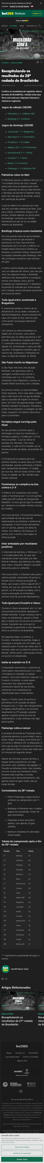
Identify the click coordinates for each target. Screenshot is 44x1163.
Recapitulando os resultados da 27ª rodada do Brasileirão (17, 1021)
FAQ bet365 (33, 1053)
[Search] (39, 26)
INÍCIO (5, 26)
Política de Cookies (7, 1142)
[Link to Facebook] (38, 63)
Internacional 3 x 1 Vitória (20, 152)
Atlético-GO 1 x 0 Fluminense (22, 147)
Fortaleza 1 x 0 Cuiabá (18, 142)
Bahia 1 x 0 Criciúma (17, 163)
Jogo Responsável (12, 1057)
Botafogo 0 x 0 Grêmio (19, 119)
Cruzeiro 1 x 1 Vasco (17, 158)
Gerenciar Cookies (22, 1147)
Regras (9, 1053)
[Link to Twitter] (41, 63)
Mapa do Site (22, 1061)
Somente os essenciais (22, 1153)
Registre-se (37, 13)
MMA (22, 26)
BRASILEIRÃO (17, 63)
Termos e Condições (31, 1057)
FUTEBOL (13, 26)
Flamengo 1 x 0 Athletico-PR (21, 168)
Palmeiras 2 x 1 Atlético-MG (21, 113)
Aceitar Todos (22, 1159)
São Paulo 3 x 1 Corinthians (21, 137)
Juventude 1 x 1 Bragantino (21, 131)
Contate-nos (20, 1053)
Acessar (19, 20)
